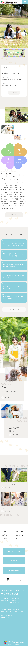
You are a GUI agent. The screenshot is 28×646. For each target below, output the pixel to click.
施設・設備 (5, 535)
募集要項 (4, 531)
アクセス (18, 539)
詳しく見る (14, 214)
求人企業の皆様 (20, 535)
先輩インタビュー (21, 531)
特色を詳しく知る (14, 310)
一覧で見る (14, 93)
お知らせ (4, 67)
